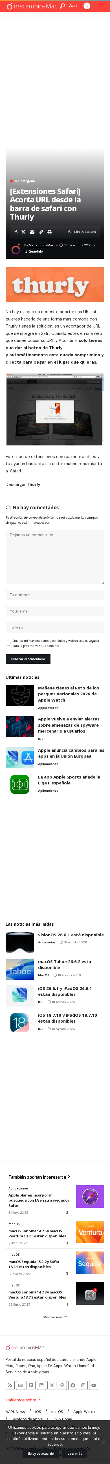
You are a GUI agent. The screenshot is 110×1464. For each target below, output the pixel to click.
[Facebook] (72, 1385)
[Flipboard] (31, 1385)
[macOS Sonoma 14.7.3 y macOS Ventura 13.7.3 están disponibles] (90, 1293)
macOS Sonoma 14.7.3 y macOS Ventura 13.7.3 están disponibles (37, 1295)
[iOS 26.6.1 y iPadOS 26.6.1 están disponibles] (20, 996)
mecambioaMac (41, 245)
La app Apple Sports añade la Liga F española (69, 780)
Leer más (75, 1453)
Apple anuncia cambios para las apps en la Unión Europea (71, 753)
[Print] (50, 231)
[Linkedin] (41, 1385)
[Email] (32, 231)
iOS (40, 739)
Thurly (33, 484)
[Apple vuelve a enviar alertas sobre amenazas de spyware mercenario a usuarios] (20, 726)
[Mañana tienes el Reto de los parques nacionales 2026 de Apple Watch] (20, 695)
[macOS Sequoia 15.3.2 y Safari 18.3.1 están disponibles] (90, 1262)
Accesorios (47, 942)
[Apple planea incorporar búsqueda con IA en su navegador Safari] (90, 1196)
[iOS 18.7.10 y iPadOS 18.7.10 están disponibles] (20, 1022)
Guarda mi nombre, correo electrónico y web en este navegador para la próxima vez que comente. (56, 643)
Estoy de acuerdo (41, 1453)
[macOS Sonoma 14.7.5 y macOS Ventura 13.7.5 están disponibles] (90, 1232)
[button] (62, 6)
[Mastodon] (62, 1385)
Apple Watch (48, 708)
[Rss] (10, 1385)
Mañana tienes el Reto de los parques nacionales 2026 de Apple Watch (68, 694)
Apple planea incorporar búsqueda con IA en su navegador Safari (38, 1200)
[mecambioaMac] (32, 6)
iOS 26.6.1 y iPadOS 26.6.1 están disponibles (65, 991)
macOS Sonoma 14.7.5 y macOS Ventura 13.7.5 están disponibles (37, 1233)
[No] (103, 1442)
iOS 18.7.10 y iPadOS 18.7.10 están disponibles (67, 1018)
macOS (43, 975)
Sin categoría (25, 181)
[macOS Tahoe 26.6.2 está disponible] (20, 969)
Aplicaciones (48, 764)
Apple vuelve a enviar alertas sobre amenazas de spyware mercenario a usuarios (69, 725)
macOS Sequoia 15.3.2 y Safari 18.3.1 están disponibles (34, 1264)
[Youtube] (93, 1385)
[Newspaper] (20, 1385)
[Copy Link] (41, 231)
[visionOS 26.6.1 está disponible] (20, 942)
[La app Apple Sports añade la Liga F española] (20, 784)
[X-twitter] (51, 1385)
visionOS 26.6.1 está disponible (71, 934)
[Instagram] (83, 1385)
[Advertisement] (55, 70)
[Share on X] (23, 231)
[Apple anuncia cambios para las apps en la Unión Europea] (20, 757)
